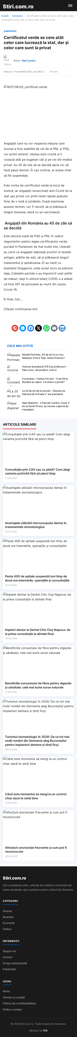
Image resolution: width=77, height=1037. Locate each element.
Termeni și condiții (14, 997)
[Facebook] (30, 328)
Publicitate (9, 969)
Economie (9, 922)
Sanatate (17, 15)
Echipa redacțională (15, 963)
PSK (45, 1030)
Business (8, 917)
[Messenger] (22, 328)
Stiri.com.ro (14, 878)
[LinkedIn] (62, 328)
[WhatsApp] (46, 328)
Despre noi (9, 951)
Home (6, 991)
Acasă (4, 15)
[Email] (54, 328)
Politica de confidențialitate (19, 1003)
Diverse (7, 911)
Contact (8, 957)
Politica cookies (12, 1009)
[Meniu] (70, 6)
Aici (35, 309)
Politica (7, 929)
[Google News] (15, 328)
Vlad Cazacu (28, 60)
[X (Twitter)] (38, 328)
